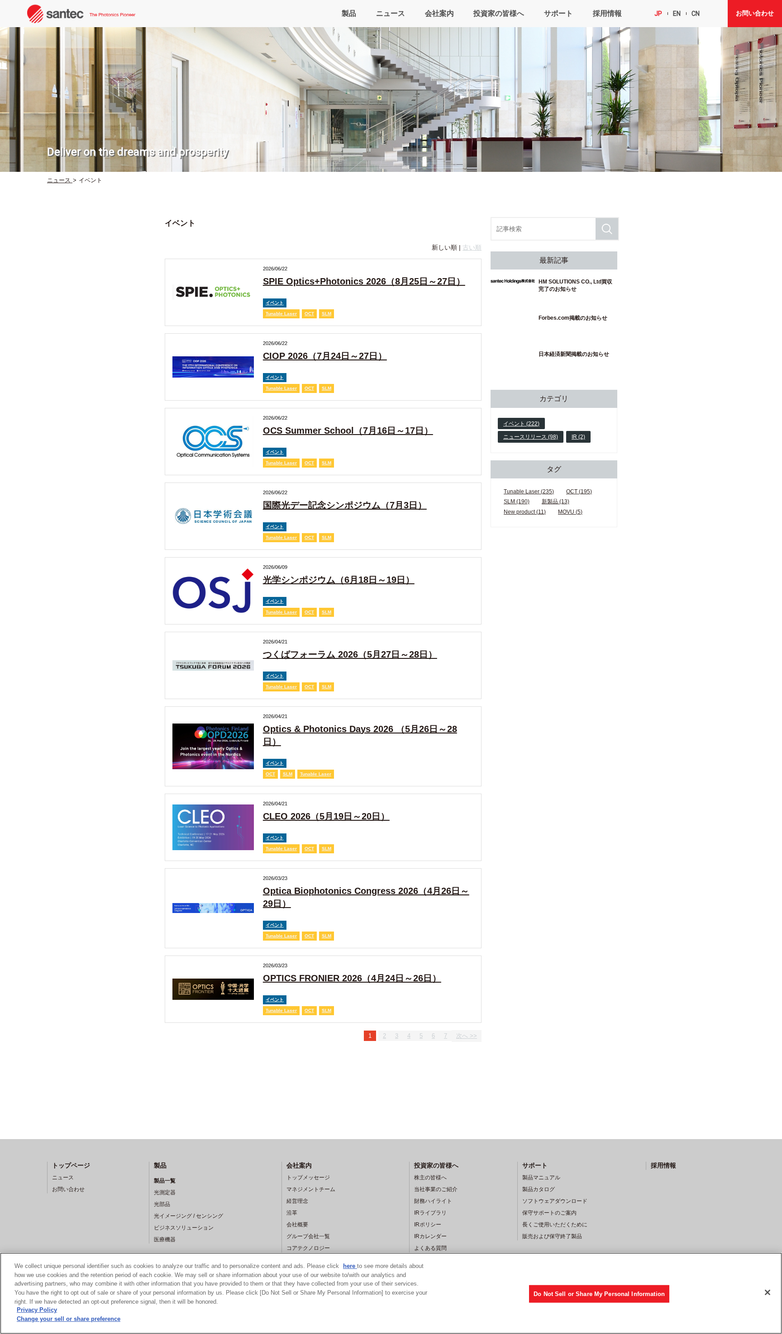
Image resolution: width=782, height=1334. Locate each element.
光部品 (162, 1204)
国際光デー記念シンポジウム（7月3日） (345, 505)
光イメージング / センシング (188, 1216)
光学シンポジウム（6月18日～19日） (339, 580)
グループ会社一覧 (308, 1236)
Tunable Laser (281, 313)
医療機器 (165, 1239)
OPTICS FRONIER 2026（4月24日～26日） (352, 978)
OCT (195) (579, 491)
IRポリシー (427, 1224)
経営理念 (297, 1201)
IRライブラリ (430, 1213)
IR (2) (578, 437)
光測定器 (165, 1192)
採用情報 (607, 13)
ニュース (390, 13)
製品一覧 (165, 1181)
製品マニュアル (541, 1177)
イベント (275, 302)
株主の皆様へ (430, 1177)
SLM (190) (516, 501)
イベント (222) (521, 424)
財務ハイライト (433, 1201)
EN (677, 13)
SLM (326, 313)
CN (695, 13)
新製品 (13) (555, 501)
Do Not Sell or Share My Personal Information (599, 1294)
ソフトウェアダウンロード (554, 1201)
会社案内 (439, 13)
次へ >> (466, 1035)
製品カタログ (538, 1189)
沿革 (291, 1213)
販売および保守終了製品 (552, 1236)
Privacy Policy (37, 1310)
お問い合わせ (755, 13)
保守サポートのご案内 (549, 1213)
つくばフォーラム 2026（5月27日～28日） (350, 654)
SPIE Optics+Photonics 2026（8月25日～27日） (364, 281)
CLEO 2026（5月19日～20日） (326, 816)
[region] (391, 1293)
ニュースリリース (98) (530, 437)
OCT (309, 313)
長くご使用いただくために (554, 1224)
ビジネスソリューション (184, 1228)
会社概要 (297, 1224)
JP (658, 13)
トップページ (71, 1165)
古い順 (472, 247)
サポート (558, 13)
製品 (349, 13)
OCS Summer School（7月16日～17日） (348, 430)
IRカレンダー (430, 1236)
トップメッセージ (308, 1177)
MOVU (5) (570, 512)
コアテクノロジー (308, 1248)
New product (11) (525, 512)
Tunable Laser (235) (529, 491)
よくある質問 (430, 1248)
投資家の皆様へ (498, 13)
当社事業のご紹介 (436, 1189)
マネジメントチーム (310, 1189)
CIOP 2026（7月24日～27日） (325, 356)
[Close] (767, 1292)
